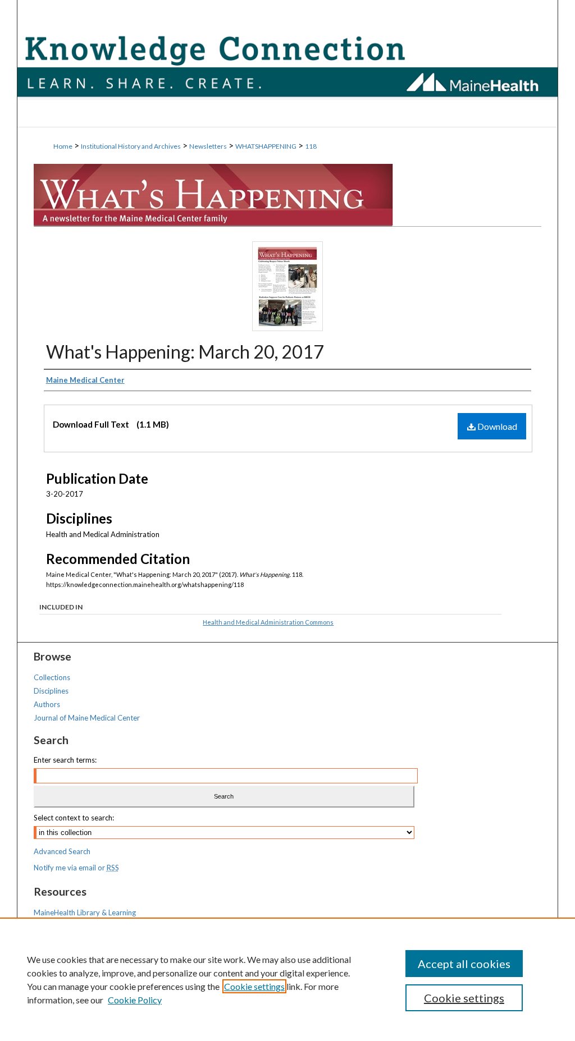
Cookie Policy (135, 999)
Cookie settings (254, 986)
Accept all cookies (464, 963)
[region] (287, 979)
